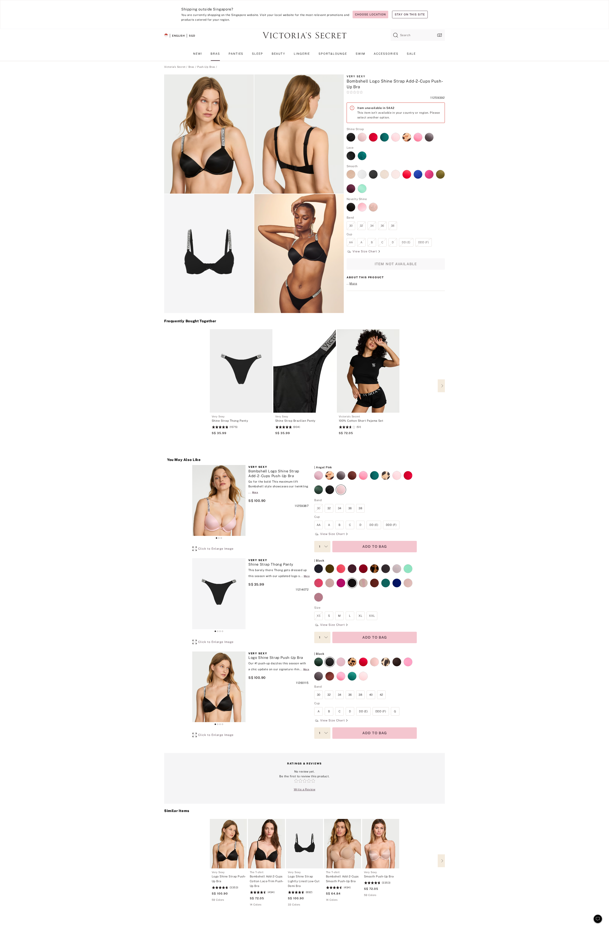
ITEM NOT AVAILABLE (396, 264)
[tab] (216, 538)
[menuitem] (197, 55)
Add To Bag (374, 546)
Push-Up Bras (206, 66)
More (353, 283)
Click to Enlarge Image (216, 548)
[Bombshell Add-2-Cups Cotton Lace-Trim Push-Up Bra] (266, 843)
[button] (209, 134)
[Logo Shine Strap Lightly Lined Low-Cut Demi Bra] (304, 843)
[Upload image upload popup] (439, 35)
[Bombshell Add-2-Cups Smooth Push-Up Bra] (342, 843)
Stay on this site (410, 14)
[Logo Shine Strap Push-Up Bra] (228, 843)
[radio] (351, 134)
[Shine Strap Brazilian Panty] (304, 370)
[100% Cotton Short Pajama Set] (368, 370)
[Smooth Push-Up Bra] (380, 843)
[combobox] (418, 35)
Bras (191, 66)
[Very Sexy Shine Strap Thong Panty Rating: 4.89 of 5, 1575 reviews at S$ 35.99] (241, 425)
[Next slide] (441, 385)
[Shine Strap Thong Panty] (241, 370)
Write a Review (304, 789)
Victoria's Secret (174, 66)
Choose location (370, 14)
